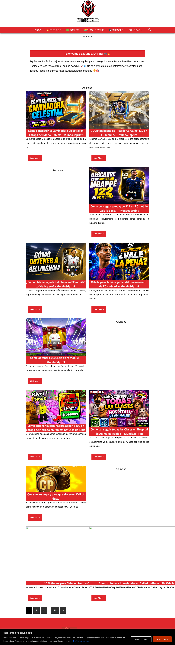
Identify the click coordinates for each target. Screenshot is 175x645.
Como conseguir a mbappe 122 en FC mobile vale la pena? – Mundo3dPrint (119, 208)
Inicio (37, 30)
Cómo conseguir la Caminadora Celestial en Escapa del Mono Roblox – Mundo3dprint (56, 132)
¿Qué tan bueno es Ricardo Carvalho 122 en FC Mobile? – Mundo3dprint (119, 132)
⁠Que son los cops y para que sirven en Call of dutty (55, 496)
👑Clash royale (94, 30)
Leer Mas (34, 158)
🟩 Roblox (72, 30)
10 (55, 610)
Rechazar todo (141, 639)
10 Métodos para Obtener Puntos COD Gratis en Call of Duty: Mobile (87, 583)
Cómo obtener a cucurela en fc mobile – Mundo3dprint (55, 359)
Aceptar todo (162, 639)
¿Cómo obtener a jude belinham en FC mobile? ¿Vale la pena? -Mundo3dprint (56, 284)
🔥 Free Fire (53, 30)
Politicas (134, 30)
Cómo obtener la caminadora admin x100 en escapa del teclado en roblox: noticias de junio (55, 427)
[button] (150, 29)
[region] (87, 637)
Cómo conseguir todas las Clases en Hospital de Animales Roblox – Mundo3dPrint (119, 431)
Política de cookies (81, 641)
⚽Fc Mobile (116, 30)
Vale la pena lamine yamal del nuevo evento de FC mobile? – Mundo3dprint (119, 284)
